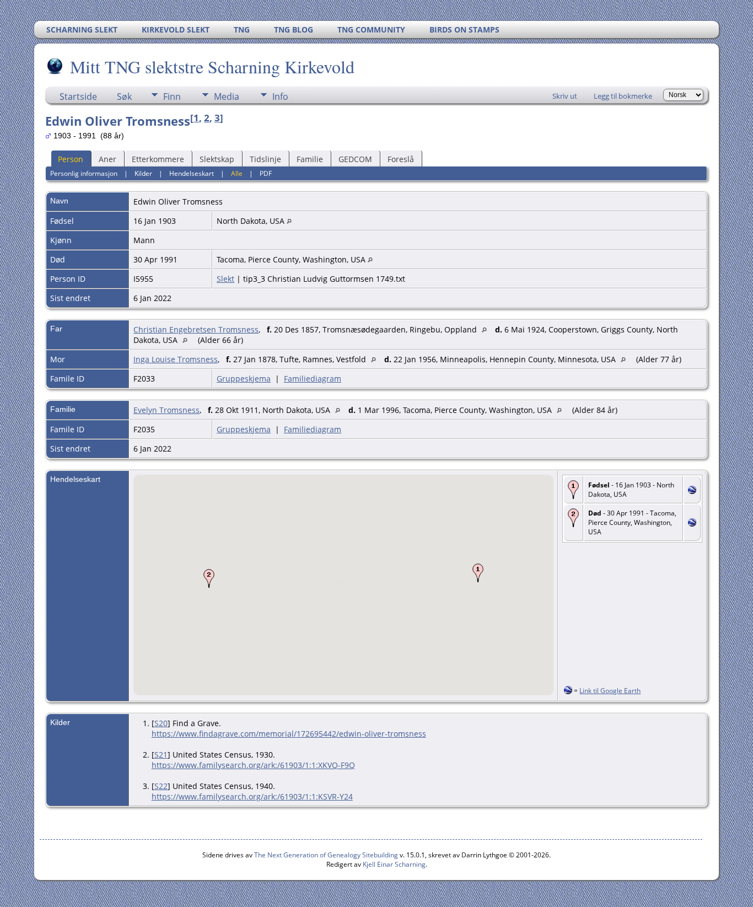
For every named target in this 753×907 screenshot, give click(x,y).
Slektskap (217, 159)
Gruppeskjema (244, 378)
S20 (161, 723)
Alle (237, 173)
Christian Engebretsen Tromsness (196, 329)
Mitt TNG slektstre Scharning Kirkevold (212, 66)
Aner (107, 159)
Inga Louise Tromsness (175, 359)
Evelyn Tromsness (166, 410)
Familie (310, 159)
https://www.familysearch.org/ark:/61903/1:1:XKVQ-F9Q (253, 765)
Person (70, 159)
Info (280, 96)
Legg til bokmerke (623, 96)
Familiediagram (312, 378)
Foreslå (401, 159)
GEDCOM (355, 159)
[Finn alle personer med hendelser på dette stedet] (289, 221)
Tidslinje (265, 159)
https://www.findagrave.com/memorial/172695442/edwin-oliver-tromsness (289, 733)
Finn (172, 96)
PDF (266, 173)
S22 (161, 786)
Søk (124, 96)
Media (226, 96)
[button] (477, 572)
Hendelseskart (191, 173)
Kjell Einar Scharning (394, 864)
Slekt (225, 278)
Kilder (143, 173)
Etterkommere (158, 159)
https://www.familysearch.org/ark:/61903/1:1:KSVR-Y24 (252, 796)
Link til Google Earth (610, 690)
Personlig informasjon (83, 173)
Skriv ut (564, 96)
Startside (78, 96)
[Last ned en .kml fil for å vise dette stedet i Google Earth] (692, 491)
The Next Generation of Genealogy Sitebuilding (326, 855)
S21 (161, 754)
